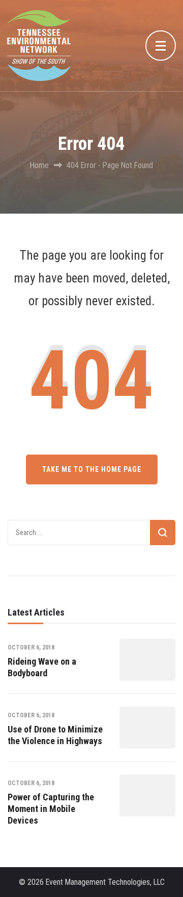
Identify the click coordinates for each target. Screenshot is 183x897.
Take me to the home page (91, 469)
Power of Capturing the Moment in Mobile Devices (51, 809)
